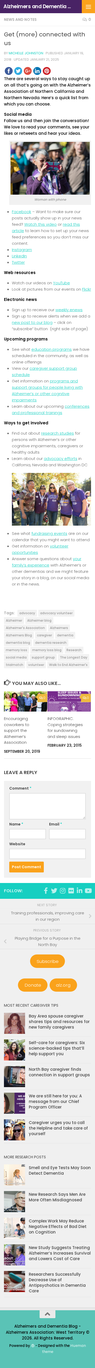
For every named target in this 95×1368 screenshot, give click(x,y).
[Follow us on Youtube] (88, 890)
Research (74, 650)
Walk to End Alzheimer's (68, 665)
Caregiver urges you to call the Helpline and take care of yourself (58, 1128)
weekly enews (69, 310)
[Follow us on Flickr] (71, 890)
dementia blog (18, 642)
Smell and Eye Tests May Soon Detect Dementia (60, 1170)
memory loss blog (46, 650)
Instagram (22, 249)
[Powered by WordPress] (32, 1345)
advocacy (27, 613)
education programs (51, 349)
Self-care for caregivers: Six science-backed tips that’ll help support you (57, 1048)
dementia (65, 635)
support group (43, 657)
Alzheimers (59, 628)
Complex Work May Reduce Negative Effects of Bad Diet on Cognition (58, 1226)
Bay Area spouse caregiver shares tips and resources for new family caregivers (59, 1021)
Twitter (18, 262)
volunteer (36, 665)
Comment (20, 788)
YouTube (61, 283)
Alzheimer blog (39, 620)
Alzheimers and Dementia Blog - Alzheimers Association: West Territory (37, 6)
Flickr (86, 289)
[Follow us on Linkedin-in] (79, 890)
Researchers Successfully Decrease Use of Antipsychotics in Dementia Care (57, 1282)
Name (16, 824)
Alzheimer (14, 620)
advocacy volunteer (56, 613)
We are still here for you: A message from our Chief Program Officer (55, 1101)
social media (16, 657)
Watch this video (40, 224)
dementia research (50, 642)
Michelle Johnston (26, 53)
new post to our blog (32, 322)
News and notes (20, 19)
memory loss (16, 650)
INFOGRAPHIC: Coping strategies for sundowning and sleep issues (65, 727)
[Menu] (88, 6)
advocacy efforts (60, 458)
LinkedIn (19, 256)
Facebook (21, 211)
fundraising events (49, 533)
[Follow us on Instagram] (62, 890)
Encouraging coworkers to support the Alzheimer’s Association (16, 730)
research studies (57, 433)
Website (17, 844)
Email (55, 824)
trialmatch (14, 665)
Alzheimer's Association (25, 628)
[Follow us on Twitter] (54, 890)
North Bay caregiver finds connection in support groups (59, 1072)
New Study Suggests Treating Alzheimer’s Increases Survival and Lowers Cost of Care (60, 1253)
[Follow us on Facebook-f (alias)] (45, 890)
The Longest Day (73, 657)
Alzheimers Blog (19, 635)
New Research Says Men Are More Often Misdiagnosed (57, 1197)
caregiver (44, 635)
